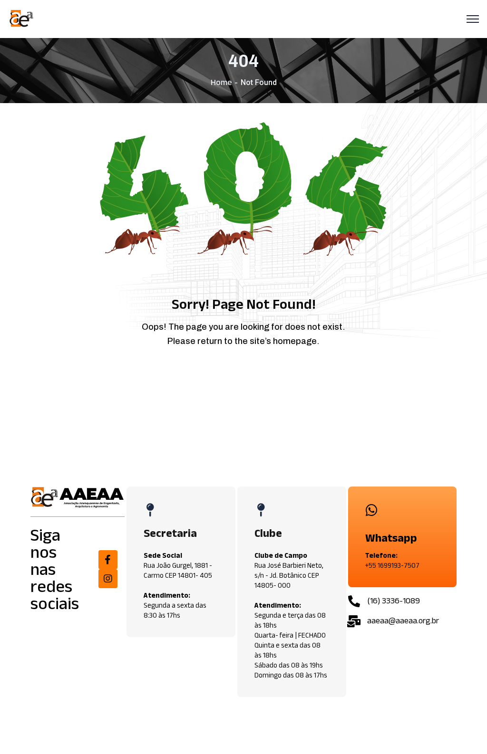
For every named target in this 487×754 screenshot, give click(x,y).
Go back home (251, 376)
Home (221, 82)
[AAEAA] (22, 19)
